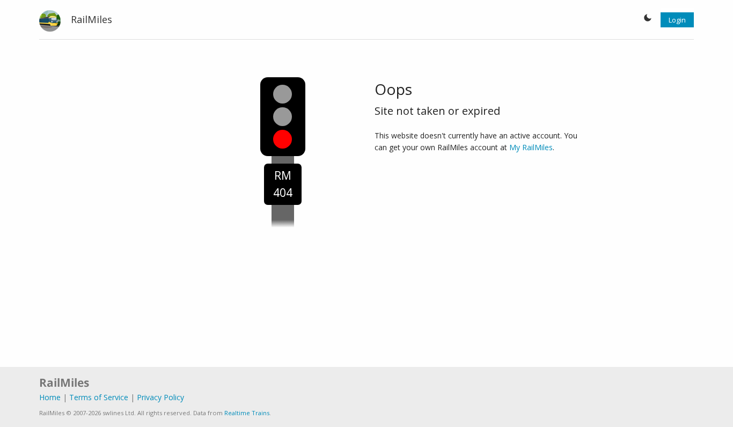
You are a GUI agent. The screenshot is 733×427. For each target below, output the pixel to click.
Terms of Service (98, 397)
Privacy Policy (160, 397)
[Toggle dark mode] (648, 20)
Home (50, 397)
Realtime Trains (246, 413)
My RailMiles (531, 147)
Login (677, 20)
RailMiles (91, 19)
